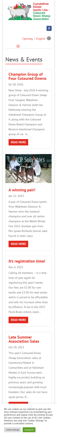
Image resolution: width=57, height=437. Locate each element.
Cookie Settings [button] (12, 429)
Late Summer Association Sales (24, 339)
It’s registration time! (27, 261)
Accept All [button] (29, 429)
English (40, 38)
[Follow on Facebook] (49, 28)
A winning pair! (22, 189)
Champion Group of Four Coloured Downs (27, 76)
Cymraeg (27, 38)
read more (18, 142)
